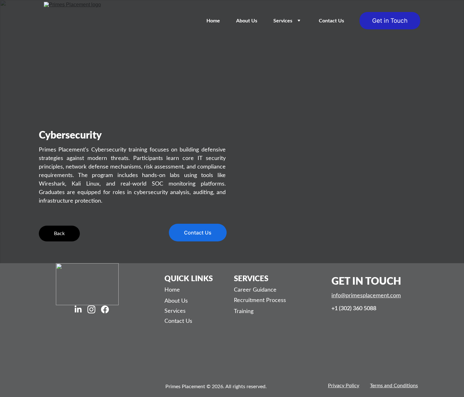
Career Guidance (255, 290)
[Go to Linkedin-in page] (78, 309)
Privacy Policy (343, 385)
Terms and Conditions (394, 385)
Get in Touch (389, 20)
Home (213, 20)
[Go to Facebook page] (105, 309)
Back (59, 233)
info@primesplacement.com (366, 296)
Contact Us (331, 20)
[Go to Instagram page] (91, 309)
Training (243, 311)
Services (282, 20)
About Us (246, 20)
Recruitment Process (260, 300)
